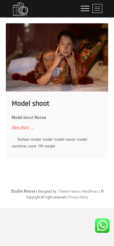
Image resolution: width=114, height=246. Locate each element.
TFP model (46, 146)
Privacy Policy (78, 197)
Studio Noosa (23, 191)
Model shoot (30, 103)
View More (22, 127)
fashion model (29, 139)
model (47, 139)
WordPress (90, 191)
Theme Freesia (69, 191)
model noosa (64, 139)
